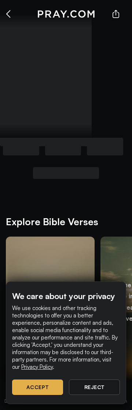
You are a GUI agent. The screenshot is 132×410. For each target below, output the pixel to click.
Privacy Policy (37, 366)
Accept (37, 387)
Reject (94, 387)
